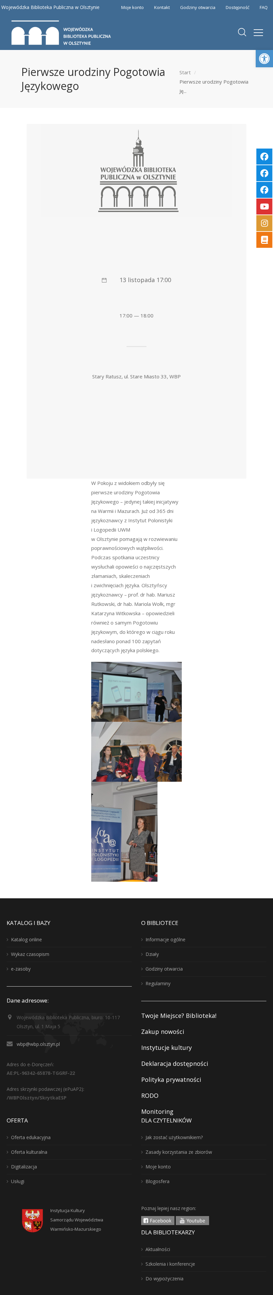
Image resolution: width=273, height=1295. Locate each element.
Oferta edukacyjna (31, 1137)
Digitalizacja (24, 1166)
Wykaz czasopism (30, 954)
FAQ (264, 7)
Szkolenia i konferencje (170, 1264)
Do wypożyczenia (164, 1278)
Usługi (17, 1181)
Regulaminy (157, 983)
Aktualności (157, 1249)
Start (185, 72)
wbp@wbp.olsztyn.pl (38, 1044)
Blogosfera (157, 1181)
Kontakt (162, 7)
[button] (264, 58)
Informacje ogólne (165, 939)
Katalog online (26, 939)
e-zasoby (21, 969)
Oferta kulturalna (29, 1152)
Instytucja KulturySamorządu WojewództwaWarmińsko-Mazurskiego (76, 1219)
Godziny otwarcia (197, 7)
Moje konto (132, 7)
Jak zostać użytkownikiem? (174, 1137)
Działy (152, 954)
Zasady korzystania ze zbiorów (178, 1152)
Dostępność (237, 7)
